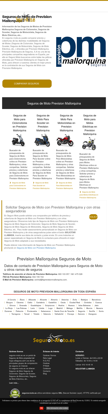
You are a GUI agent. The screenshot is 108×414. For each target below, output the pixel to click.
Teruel (27, 314)
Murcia (89, 308)
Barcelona (96, 299)
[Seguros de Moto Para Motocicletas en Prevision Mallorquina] (65, 140)
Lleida (41, 308)
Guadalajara (36, 305)
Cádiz (29, 302)
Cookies (46, 363)
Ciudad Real (74, 302)
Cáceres (20, 302)
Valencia (47, 314)
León (33, 308)
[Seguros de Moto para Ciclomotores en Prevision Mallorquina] (19, 140)
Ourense (8, 311)
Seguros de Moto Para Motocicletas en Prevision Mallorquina (66, 122)
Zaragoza (92, 314)
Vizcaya (70, 314)
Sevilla (92, 311)
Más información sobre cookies (57, 408)
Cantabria (40, 302)
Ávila (75, 299)
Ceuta (63, 302)
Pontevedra (32, 311)
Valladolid (59, 314)
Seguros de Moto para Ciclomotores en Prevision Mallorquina (19, 122)
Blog (45, 373)
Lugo (50, 308)
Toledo (36, 314)
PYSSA (46, 365)
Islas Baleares (84, 305)
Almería (54, 299)
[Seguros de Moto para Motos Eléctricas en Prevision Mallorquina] (89, 144)
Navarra (99, 308)
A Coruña (12, 299)
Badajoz (84, 299)
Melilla (79, 308)
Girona (12, 305)
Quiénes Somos (49, 355)
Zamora (81, 314)
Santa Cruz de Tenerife (64, 311)
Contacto (46, 371)
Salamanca (45, 311)
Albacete (32, 299)
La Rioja (9, 308)
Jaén (96, 305)
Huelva (61, 305)
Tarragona (16, 314)
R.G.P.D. (46, 360)
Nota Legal (47, 358)
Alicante (43, 299)
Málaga (70, 308)
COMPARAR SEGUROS (26, 83)
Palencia (19, 311)
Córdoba (87, 302)
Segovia (81, 311)
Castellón (53, 302)
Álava (22, 299)
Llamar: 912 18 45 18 (84, 364)
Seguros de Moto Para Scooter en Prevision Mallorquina (43, 122)
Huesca (71, 305)
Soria (101, 311)
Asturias (65, 299)
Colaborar (47, 368)
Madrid (60, 308)
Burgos (9, 302)
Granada (23, 305)
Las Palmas (21, 308)
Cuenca (98, 302)
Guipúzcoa (49, 305)
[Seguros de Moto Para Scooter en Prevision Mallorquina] (42, 140)
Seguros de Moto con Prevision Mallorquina (36, 247)
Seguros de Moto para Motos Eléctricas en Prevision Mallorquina (90, 124)
